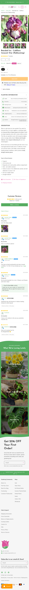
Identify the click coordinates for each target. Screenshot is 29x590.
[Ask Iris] (22, 7)
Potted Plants (18, 493)
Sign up (9, 84)
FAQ (2, 527)
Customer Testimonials (6, 493)
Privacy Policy (4, 529)
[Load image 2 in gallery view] (11, 45)
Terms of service (17, 577)
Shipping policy (24, 577)
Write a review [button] (14, 204)
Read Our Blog (4, 488)
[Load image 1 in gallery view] (5, 45)
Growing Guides (5, 521)
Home (2, 10)
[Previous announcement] (1, 2)
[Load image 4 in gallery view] (23, 45)
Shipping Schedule (7, 182)
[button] (3, 7)
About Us (3, 483)
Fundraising (4, 491)
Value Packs (18, 485)
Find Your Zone (5, 485)
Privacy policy (10, 577)
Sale (16, 483)
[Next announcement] (27, 2)
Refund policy (4, 577)
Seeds (16, 496)
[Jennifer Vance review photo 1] (4, 228)
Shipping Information (6, 513)
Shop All (8, 10)
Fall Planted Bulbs (19, 488)
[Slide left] (1, 46)
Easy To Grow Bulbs (9, 575)
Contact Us (4, 524)
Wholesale (17, 501)
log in (13, 84)
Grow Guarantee (7, 179)
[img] (4, 215)
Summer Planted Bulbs (20, 491)
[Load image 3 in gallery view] (17, 45)
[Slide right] (27, 46)
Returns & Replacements (7, 519)
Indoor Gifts (18, 499)
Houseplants (14, 420)
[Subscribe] (23, 462)
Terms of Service (5, 532)
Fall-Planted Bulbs (14, 364)
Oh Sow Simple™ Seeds (14, 392)
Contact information (5, 580)
